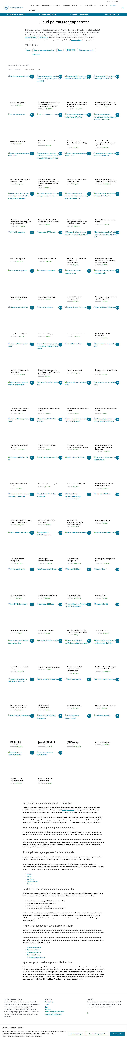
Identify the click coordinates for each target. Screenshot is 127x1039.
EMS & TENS (71, 50)
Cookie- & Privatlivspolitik (53, 1014)
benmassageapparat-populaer (44, 50)
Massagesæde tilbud (34, 948)
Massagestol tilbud (33, 950)
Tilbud (47, 1004)
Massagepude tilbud (33, 955)
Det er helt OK (117, 1034)
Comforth (30, 879)
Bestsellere (49, 1002)
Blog (46, 1007)
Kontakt (47, 1009)
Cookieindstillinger (76, 1034)
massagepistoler (30, 37)
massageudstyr (76, 40)
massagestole (43, 37)
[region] (63, 1032)
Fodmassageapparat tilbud (36, 957)
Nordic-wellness (32, 881)
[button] (119, 1)
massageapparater (68, 810)
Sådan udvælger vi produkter (54, 1012)
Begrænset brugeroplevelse (97, 1034)
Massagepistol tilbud (34, 952)
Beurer (60, 50)
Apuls (28, 50)
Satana (29, 884)
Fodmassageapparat (86, 50)
